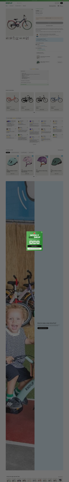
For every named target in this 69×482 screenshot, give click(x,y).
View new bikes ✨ (34, 246)
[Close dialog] (41, 232)
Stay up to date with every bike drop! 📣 (34, 248)
